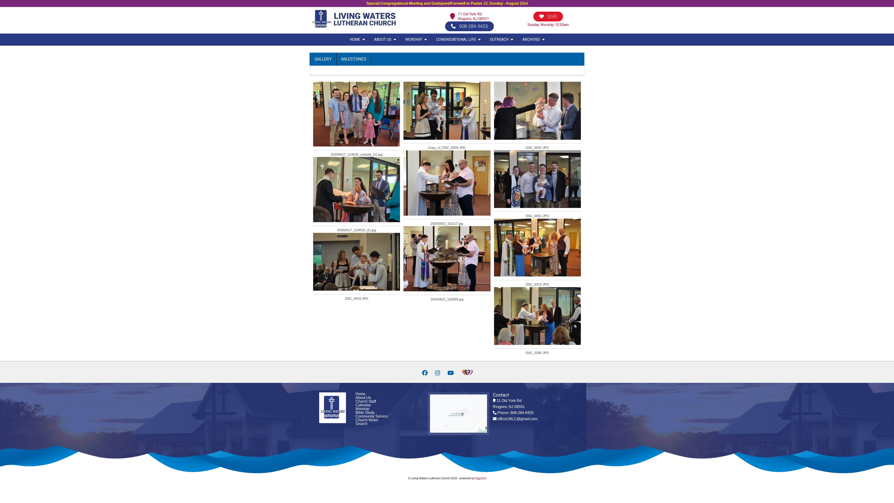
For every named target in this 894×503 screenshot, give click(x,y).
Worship (362, 409)
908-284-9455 (473, 26)
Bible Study (365, 413)
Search (361, 424)
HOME (355, 39)
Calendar (363, 405)
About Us (363, 398)
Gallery (323, 59)
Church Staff (366, 401)
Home (361, 394)
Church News (367, 420)
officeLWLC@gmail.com (517, 419)
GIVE (551, 16)
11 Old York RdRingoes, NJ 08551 (473, 16)
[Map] (453, 16)
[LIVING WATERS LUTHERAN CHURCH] (354, 27)
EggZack (480, 478)
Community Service (372, 416)
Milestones (353, 59)
